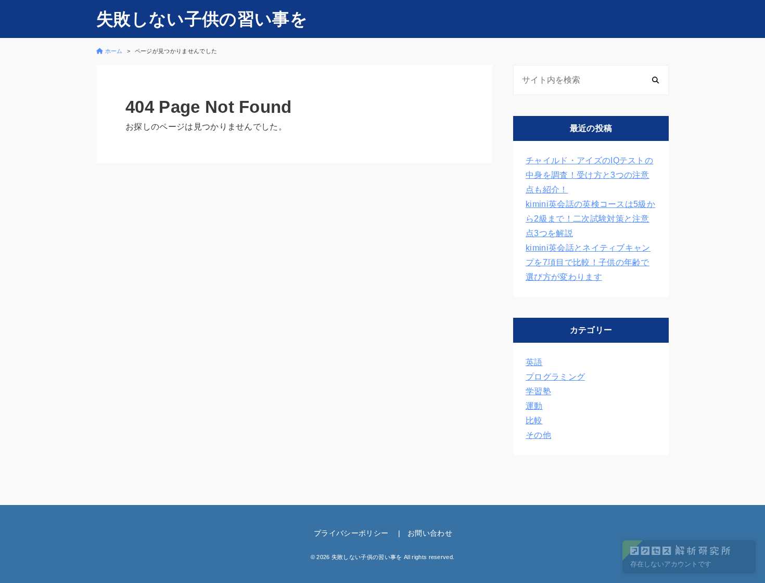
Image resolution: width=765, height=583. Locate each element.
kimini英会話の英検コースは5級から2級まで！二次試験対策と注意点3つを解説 (590, 219)
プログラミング (555, 376)
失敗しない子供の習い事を (202, 19)
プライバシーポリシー (351, 533)
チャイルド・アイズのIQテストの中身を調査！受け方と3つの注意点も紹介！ (589, 175)
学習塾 (538, 391)
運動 (534, 405)
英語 (534, 362)
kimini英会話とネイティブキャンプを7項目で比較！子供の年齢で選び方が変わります (588, 262)
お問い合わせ (429, 533)
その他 (538, 435)
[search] (655, 79)
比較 (534, 420)
